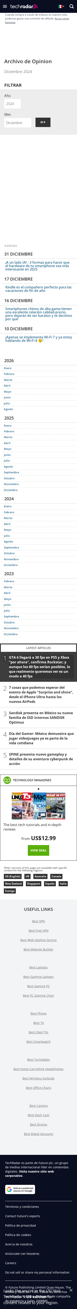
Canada (56, 876)
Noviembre (11, 484)
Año (7, 95)
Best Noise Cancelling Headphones (38, 1069)
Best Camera (39, 1106)
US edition (36, 1296)
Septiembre (11, 472)
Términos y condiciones (22, 1207)
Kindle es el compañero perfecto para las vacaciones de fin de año (38, 289)
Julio (7, 403)
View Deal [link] (38, 850)
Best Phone (39, 1013)
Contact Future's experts (22, 1216)
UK (27, 876)
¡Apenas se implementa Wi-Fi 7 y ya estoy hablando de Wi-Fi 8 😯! (38, 339)
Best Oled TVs (38, 1032)
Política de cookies (18, 1235)
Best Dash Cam (38, 1115)
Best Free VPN (39, 931)
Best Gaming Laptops (38, 977)
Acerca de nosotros (19, 1244)
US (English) (12, 876)
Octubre (9, 478)
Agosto (8, 409)
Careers (10, 1263)
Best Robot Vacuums (38, 1134)
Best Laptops (38, 967)
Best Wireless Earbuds (38, 1078)
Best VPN (38, 921)
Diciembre (11, 490)
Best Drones (38, 1124)
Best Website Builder (38, 949)
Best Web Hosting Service (38, 940)
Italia (63, 883)
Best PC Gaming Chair (38, 995)
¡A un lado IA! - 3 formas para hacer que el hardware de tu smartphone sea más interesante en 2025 (37, 266)
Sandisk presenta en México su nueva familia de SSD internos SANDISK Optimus (41, 718)
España (50, 883)
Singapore (33, 883)
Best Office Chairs (38, 1088)
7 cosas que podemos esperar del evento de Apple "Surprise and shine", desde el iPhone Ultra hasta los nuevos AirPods (41, 694)
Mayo (7, 391)
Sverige (10, 891)
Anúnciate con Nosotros (22, 1254)
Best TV (38, 1023)
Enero (8, 368)
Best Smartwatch (39, 1042)
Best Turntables (38, 1059)
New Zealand (13, 883)
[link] (32, 780)
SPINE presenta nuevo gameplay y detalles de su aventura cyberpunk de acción (41, 759)
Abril (7, 386)
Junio (7, 397)
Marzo (8, 380)
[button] (5, 6)
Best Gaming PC (38, 986)
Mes (7, 114)
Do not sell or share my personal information (37, 1272)
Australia (40, 876)
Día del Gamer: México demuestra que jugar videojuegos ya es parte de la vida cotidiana (41, 738)
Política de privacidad (20, 1225)
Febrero (9, 374)
